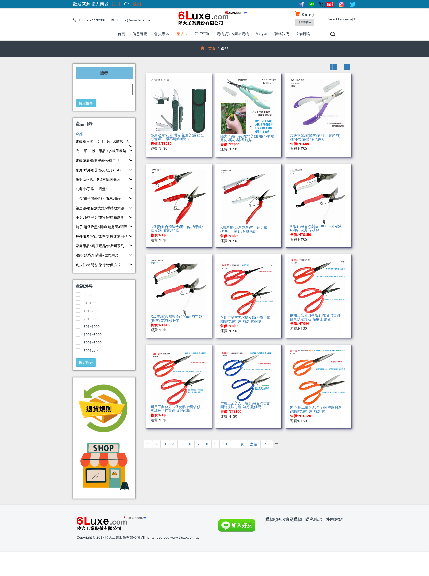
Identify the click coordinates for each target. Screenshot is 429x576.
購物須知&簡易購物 (233, 34)
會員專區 (161, 34)
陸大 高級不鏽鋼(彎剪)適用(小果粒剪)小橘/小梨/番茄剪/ (247, 138)
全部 (79, 134)
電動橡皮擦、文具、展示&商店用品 (103, 142)
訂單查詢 (202, 34)
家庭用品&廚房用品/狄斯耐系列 (100, 246)
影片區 (261, 34)
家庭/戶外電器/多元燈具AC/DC (99, 170)
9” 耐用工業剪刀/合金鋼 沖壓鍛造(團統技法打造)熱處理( (316, 409)
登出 (137, 4)
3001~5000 (93, 343)
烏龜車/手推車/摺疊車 (92, 189)
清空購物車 (304, 22)
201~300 (91, 319)
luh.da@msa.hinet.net (134, 20)
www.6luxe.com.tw (184, 537)
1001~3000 (93, 335)
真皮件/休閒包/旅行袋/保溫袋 (98, 265)
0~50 (88, 295)
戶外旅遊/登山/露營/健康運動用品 (101, 236)
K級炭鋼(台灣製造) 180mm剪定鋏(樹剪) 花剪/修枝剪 (316, 228)
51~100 (90, 303)
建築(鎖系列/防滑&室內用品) (98, 255)
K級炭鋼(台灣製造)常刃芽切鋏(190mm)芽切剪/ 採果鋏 (243, 229)
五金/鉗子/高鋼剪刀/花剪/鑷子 (98, 198)
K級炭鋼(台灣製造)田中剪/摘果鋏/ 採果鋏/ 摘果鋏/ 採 (177, 229)
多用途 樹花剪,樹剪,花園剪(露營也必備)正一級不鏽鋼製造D (177, 137)
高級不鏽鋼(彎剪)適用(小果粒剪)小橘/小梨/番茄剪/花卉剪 (317, 137)
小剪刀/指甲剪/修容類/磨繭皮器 (100, 217)
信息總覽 (139, 34)
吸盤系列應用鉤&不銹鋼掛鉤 (98, 179)
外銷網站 (303, 34)
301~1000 (92, 327)
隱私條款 (313, 519)
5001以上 (91, 351)
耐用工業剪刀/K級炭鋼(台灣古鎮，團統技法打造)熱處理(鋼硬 (247, 319)
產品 (180, 34)
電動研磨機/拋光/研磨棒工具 (97, 161)
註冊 (117, 4)
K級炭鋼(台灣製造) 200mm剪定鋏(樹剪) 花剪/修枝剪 (176, 318)
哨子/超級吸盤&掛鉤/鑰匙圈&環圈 (101, 227)
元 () (308, 14)
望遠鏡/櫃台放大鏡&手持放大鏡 (100, 208)
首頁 (121, 34)
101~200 (91, 311)
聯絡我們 (281, 34)
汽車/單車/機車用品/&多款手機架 (101, 151)
